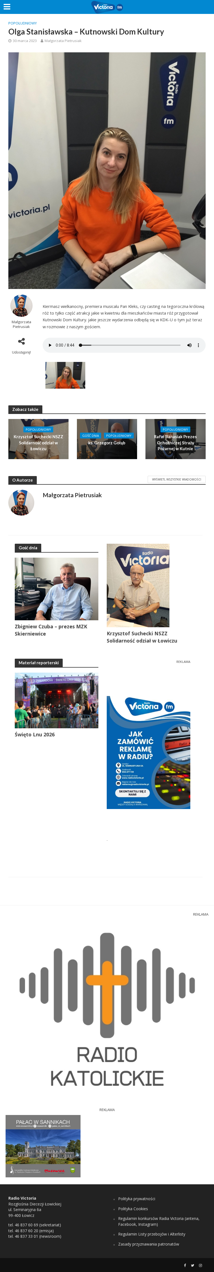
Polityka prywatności (136, 1198)
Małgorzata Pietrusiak (63, 40)
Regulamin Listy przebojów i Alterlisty (151, 1234)
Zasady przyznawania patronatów (148, 1244)
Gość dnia (90, 435)
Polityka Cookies (133, 1208)
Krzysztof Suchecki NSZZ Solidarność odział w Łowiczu (38, 442)
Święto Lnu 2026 (35, 734)
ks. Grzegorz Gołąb (106, 442)
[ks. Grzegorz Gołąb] (107, 439)
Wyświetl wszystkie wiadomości (176, 479)
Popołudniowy (22, 23)
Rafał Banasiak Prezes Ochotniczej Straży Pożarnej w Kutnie (175, 442)
